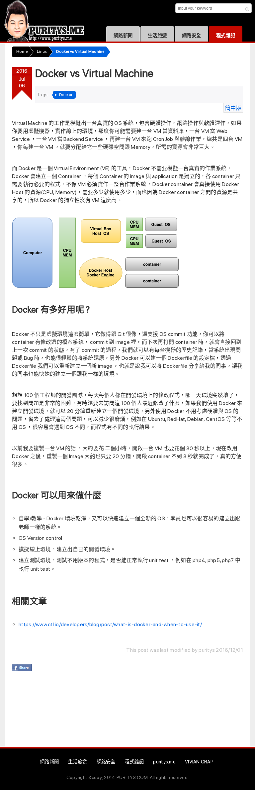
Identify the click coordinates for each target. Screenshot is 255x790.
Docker (66, 94)
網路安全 (191, 35)
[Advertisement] (133, 712)
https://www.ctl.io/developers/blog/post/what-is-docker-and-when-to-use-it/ (110, 624)
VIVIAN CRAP (199, 761)
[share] (22, 667)
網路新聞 (123, 35)
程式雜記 (225, 35)
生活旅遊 (157, 35)
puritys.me (164, 761)
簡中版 (233, 108)
